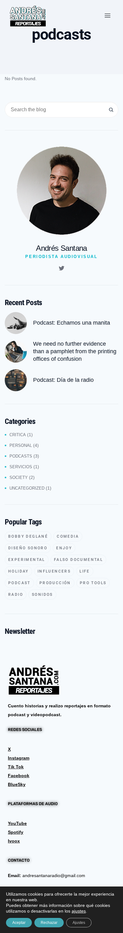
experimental (26, 559)
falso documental (78, 559)
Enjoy (64, 548)
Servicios (20, 466)
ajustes (79, 911)
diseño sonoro (27, 548)
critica (17, 434)
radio (15, 594)
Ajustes (79, 922)
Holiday (18, 571)
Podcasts (20, 456)
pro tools (93, 583)
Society (18, 477)
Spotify (15, 832)
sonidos (42, 594)
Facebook (18, 775)
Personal (20, 445)
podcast (19, 583)
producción (55, 583)
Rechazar (49, 922)
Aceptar (19, 922)
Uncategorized (26, 488)
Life (84, 571)
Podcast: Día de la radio (63, 380)
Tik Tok (16, 766)
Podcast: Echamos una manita (71, 323)
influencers (54, 571)
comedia (68, 536)
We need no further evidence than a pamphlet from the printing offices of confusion (74, 351)
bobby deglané (28, 536)
